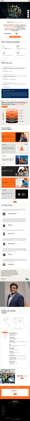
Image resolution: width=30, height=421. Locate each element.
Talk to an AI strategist (11, 106)
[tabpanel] (18, 349)
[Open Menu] (29, 1)
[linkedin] (16, 419)
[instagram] (13, 419)
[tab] (5, 332)
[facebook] (11, 419)
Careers (22, 378)
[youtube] (18, 419)
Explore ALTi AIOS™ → (4, 106)
